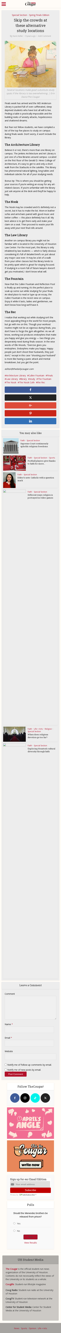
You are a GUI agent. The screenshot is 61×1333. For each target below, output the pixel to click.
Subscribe (30, 1190)
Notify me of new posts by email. (24, 1069)
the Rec (41, 382)
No (18, 1230)
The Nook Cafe (27, 382)
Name (9, 1024)
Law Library (12, 378)
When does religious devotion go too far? (38, 736)
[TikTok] (35, 1098)
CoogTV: (10, 1298)
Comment (10, 993)
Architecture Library (16, 375)
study (32, 378)
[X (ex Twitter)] (45, 1098)
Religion (48, 729)
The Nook (11, 382)
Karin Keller (18, 36)
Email (8, 1037)
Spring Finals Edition (39, 15)
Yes (18, 1223)
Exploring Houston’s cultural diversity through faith (41, 750)
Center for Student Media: (19, 1307)
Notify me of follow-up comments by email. (29, 1064)
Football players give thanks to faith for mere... (42, 462)
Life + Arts (38, 729)
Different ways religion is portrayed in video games (40, 496)
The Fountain (44, 378)
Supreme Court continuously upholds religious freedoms (34, 445)
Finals (50, 375)
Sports (52, 457)
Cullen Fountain (36, 375)
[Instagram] (25, 1098)
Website (9, 1051)
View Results (30, 1242)
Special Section (19, 15)
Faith (22, 440)
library (24, 378)
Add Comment (44, 36)
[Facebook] (15, 1098)
